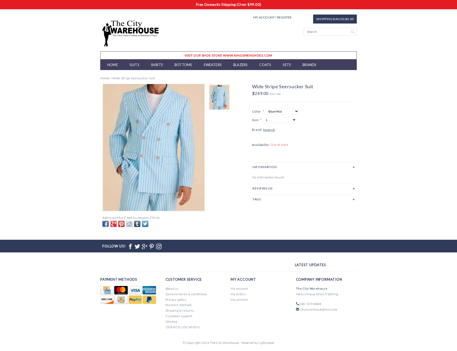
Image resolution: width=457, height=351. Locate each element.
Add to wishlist (112, 217)
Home (112, 65)
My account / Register (272, 17)
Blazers (240, 65)
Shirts (157, 65)
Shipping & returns (180, 310)
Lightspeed (266, 342)
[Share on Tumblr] (137, 224)
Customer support (179, 316)
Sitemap (172, 321)
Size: (256, 120)
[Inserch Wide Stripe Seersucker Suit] (154, 148)
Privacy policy (176, 299)
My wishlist (239, 299)
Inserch (269, 129)
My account (239, 288)
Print (156, 217)
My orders (238, 294)
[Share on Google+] (113, 224)
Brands (309, 65)
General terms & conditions (186, 294)
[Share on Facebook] (105, 224)
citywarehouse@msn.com (318, 309)
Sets (287, 65)
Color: (258, 111)
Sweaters (213, 65)
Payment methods (179, 305)
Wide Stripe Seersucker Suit (133, 78)
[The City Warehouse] (130, 33)
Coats (265, 65)
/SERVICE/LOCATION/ (183, 327)
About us (172, 288)
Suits (134, 65)
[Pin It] (121, 224)
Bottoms (183, 65)
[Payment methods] (107, 290)
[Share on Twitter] (145, 224)
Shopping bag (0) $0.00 (335, 19)
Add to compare (138, 217)
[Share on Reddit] (129, 224)
